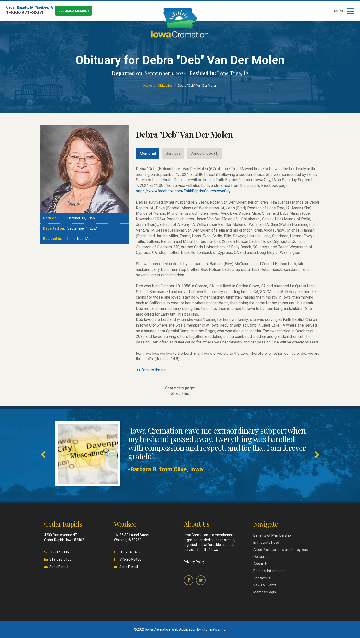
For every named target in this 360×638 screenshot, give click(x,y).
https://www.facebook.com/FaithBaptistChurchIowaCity (183, 191)
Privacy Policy (194, 562)
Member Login (264, 592)
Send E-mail (58, 567)
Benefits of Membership (272, 535)
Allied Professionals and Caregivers (280, 550)
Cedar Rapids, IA (19, 7)
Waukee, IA (44, 7)
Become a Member (74, 10)
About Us (260, 564)
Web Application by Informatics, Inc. (198, 629)
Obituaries (165, 85)
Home (147, 85)
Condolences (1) (205, 153)
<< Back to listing (151, 370)
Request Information (269, 571)
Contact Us (261, 578)
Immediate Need (266, 542)
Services (173, 153)
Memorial (148, 153)
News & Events (264, 585)
